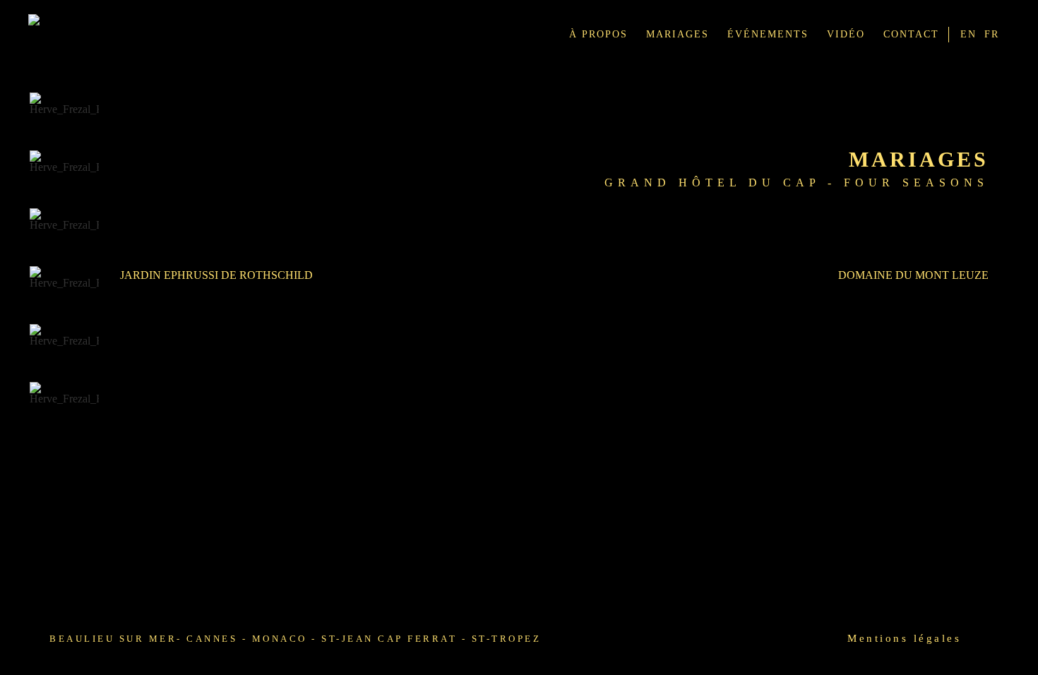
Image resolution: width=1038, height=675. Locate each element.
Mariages (677, 34)
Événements (768, 34)
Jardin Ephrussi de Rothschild (216, 275)
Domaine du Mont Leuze (913, 275)
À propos (598, 34)
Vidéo (846, 34)
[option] (64, 117)
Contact (911, 34)
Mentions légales (904, 638)
